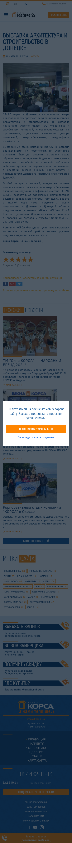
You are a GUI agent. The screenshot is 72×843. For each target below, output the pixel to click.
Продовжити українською (36, 429)
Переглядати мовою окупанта (36, 437)
